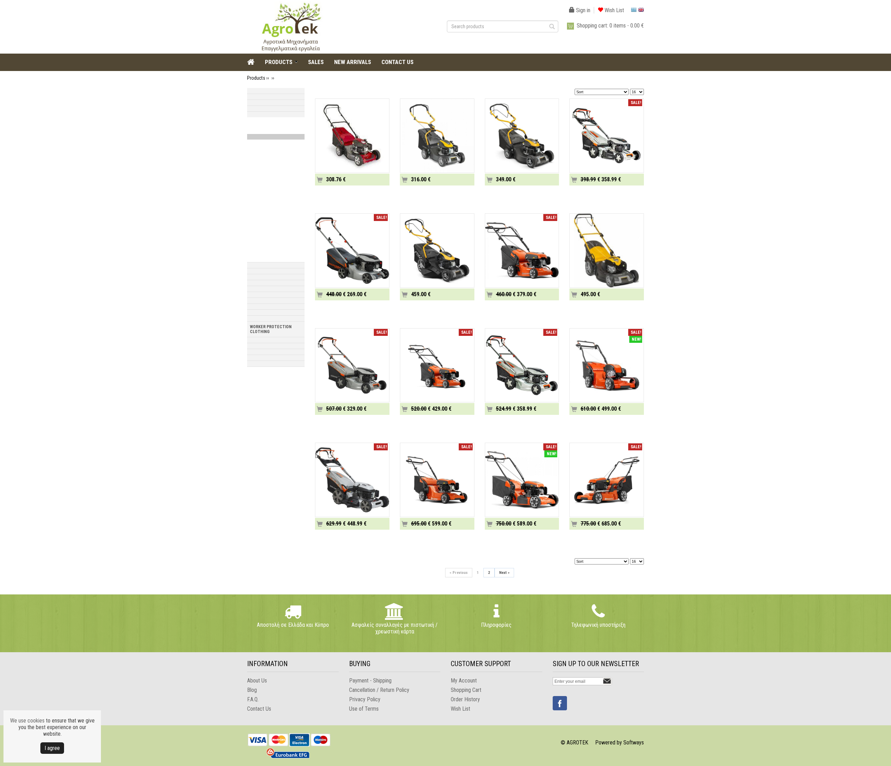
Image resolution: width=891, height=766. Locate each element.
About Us (257, 680)
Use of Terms (364, 708)
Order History (465, 699)
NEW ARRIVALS (352, 61)
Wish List (613, 10)
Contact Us (259, 708)
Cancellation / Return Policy (379, 690)
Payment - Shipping (370, 680)
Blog (252, 690)
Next (504, 572)
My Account (464, 680)
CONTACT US (397, 61)
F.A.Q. (253, 699)
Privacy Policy (364, 699)
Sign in (582, 10)
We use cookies (27, 720)
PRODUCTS (278, 61)
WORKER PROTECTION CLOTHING (271, 329)
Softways (633, 742)
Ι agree (52, 748)
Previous (459, 572)
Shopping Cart (466, 690)
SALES (316, 61)
